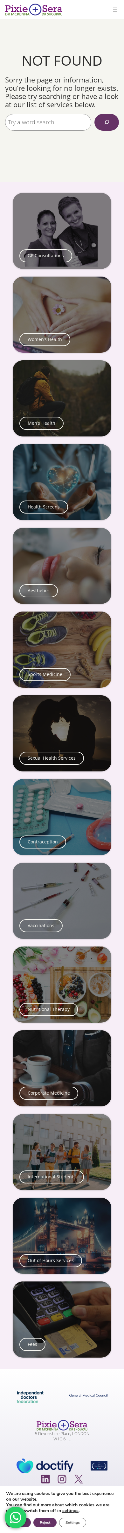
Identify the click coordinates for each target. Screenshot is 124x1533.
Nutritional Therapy (49, 1009)
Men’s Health (41, 423)
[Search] (106, 122)
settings (70, 1511)
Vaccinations (41, 925)
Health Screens (44, 506)
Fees (32, 1344)
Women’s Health (45, 339)
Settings (72, 1522)
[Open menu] (115, 10)
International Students (52, 1176)
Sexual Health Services (52, 758)
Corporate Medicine (49, 1093)
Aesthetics (39, 590)
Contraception (43, 841)
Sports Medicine (45, 674)
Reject (45, 1522)
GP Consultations (46, 255)
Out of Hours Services (51, 1260)
